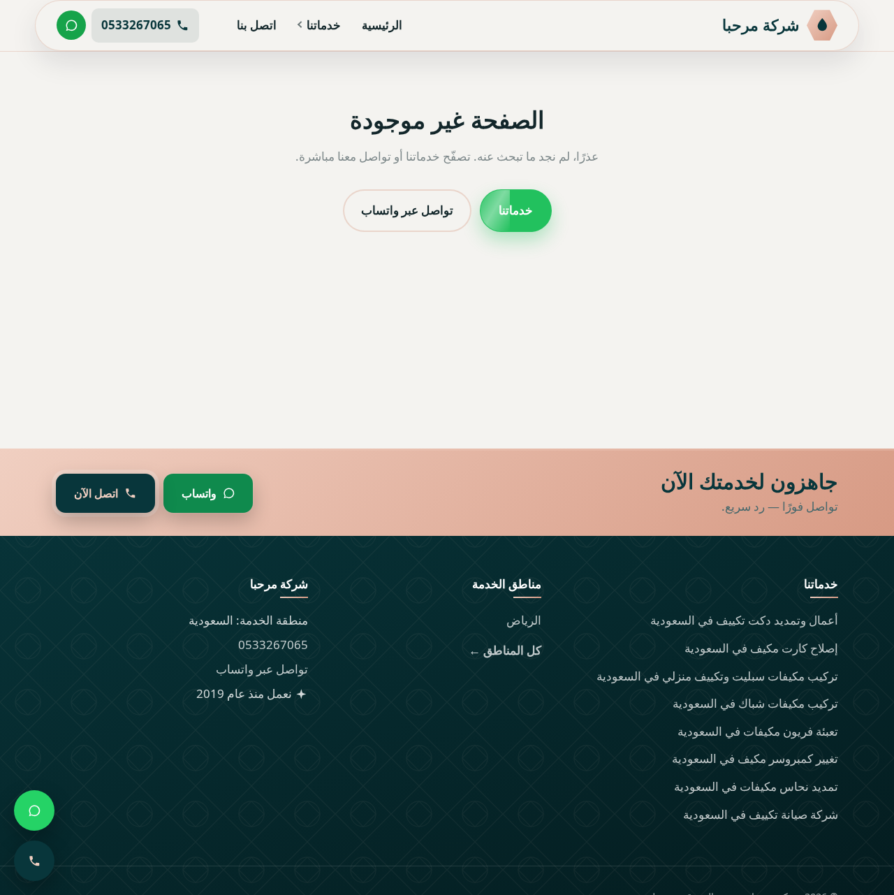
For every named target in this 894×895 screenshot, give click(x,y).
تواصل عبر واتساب (407, 210)
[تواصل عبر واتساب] (71, 25)
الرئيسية (382, 25)
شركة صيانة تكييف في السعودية (760, 814)
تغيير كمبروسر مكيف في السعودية (755, 758)
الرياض (523, 620)
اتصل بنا (257, 25)
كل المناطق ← (505, 650)
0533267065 (273, 644)
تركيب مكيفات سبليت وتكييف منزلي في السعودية (717, 676)
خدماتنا (324, 25)
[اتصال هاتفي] (34, 861)
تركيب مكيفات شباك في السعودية (755, 703)
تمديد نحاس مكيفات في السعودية (756, 786)
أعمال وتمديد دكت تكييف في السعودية (744, 620)
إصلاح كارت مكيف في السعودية (761, 648)
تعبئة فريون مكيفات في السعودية (757, 731)
